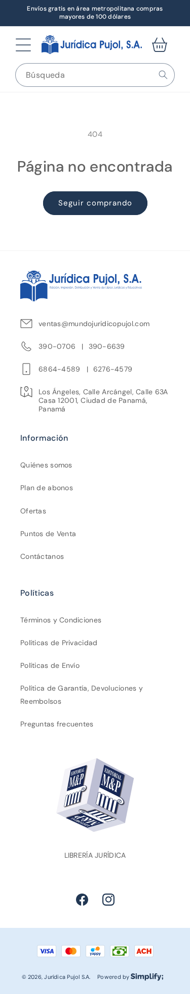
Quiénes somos (46, 464)
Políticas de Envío (50, 665)
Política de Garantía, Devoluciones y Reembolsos (81, 694)
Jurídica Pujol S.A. (67, 976)
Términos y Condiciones (60, 619)
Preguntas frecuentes (57, 723)
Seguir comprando (95, 203)
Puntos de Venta (48, 533)
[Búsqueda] (163, 75)
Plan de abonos (46, 487)
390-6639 (107, 346)
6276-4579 (113, 369)
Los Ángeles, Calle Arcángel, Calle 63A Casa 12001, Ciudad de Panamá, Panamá (103, 400)
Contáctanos (42, 556)
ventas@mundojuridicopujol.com (94, 324)
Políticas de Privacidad (58, 642)
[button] (23, 45)
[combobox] (95, 75)
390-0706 (57, 346)
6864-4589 (60, 369)
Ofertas (33, 510)
